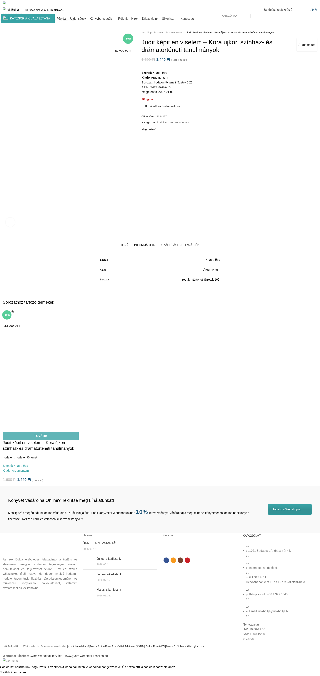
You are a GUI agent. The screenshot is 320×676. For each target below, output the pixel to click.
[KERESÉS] (255, 10)
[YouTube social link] (315, 2)
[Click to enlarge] (10, 222)
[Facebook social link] (302, 2)
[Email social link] (306, 2)
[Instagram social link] (311, 2)
